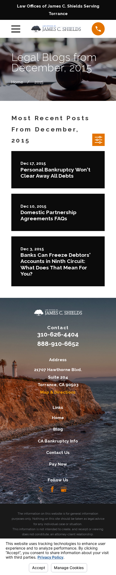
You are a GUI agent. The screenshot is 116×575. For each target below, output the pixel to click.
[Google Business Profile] (64, 489)
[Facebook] (52, 489)
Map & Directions (58, 392)
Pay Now (58, 464)
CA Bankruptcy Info (58, 441)
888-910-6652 (58, 343)
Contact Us (58, 452)
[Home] (56, 28)
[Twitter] (41, 489)
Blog (58, 429)
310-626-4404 (58, 334)
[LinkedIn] (75, 489)
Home (58, 417)
